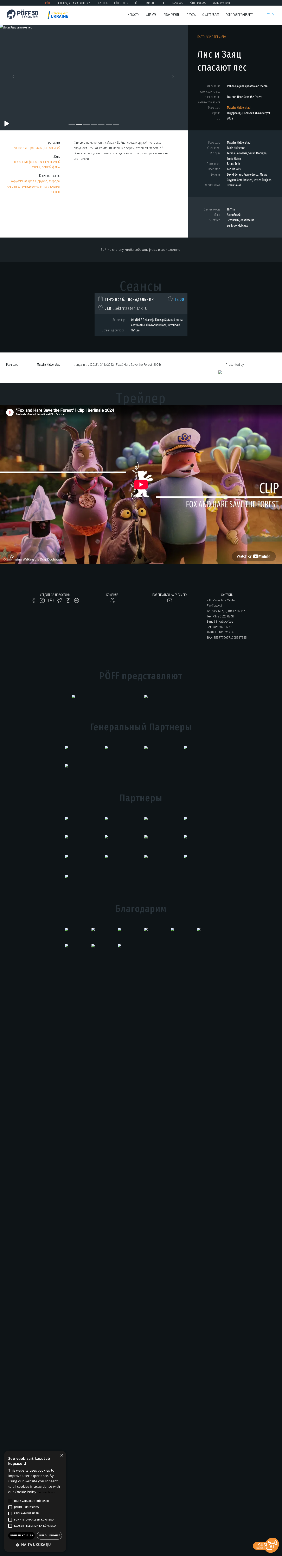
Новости (133, 15)
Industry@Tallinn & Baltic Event (74, 3)
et (268, 15)
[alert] (35, 1501)
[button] (14, 77)
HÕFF (137, 3)
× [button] (61, 1455)
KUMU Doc (177, 2)
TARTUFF (150, 3)
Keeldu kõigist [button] (49, 1535)
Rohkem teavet (47, 1492)
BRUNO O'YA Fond (221, 2)
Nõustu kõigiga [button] (21, 1535)
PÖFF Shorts (121, 3)
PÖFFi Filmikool (198, 2)
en (272, 15)
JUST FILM (103, 3)
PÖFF (47, 3)
